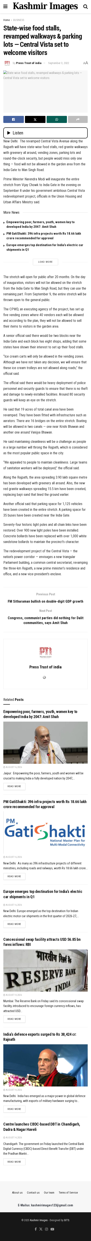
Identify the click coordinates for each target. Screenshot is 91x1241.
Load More (45, 261)
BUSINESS (18, 20)
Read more (16, 786)
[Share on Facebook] (13, 119)
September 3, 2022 (58, 63)
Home (6, 20)
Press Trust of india (28, 63)
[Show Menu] (5, 6)
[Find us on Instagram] (46, 1229)
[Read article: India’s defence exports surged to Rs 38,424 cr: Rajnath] (45, 1065)
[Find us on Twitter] (41, 1229)
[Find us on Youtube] (52, 1229)
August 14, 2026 (13, 995)
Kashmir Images (39, 1220)
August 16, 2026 (13, 767)
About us (17, 1192)
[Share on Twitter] (35, 119)
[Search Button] (85, 6)
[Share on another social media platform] (78, 119)
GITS (66, 1220)
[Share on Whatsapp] (57, 119)
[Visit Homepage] (45, 6)
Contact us (33, 1192)
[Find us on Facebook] (36, 1229)
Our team (49, 1192)
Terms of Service (68, 1192)
